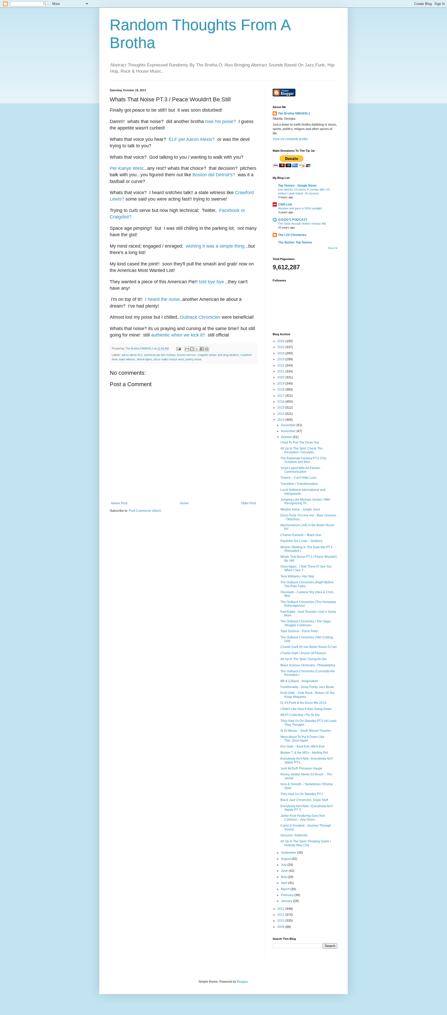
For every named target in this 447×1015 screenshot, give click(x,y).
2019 (281, 383)
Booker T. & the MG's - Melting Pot (304, 752)
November (288, 431)
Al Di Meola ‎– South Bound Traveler (305, 730)
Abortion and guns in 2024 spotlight (300, 208)
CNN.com (285, 204)
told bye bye (211, 281)
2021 (281, 371)
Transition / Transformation (299, 484)
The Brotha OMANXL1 (294, 113)
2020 (281, 377)
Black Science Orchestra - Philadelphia (307, 665)
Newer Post (119, 503)
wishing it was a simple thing (216, 246)
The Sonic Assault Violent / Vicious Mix (302, 223)
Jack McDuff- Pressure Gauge (301, 768)
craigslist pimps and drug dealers (218, 354)
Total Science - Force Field (299, 631)
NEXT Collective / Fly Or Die (300, 715)
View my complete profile (290, 139)
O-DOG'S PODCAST (292, 220)
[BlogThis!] (192, 349)
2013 (281, 420)
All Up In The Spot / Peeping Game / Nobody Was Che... (305, 843)
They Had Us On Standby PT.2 (301, 794)
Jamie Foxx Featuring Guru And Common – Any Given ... (302, 817)
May (284, 877)
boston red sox (186, 354)
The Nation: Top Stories (295, 242)
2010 (281, 920)
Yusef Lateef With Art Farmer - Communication (301, 470)
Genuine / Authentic (294, 835)
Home (184, 503)
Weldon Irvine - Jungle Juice (300, 509)
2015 (281, 407)
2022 (281, 365)
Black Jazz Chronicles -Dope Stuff (304, 800)
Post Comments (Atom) (145, 511)
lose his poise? (220, 121)
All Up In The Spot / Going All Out (303, 659)
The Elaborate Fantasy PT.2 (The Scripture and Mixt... (303, 460)
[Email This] (187, 349)
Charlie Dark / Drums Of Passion (303, 653)
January (287, 901)
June (285, 871)
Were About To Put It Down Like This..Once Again (302, 738)
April (284, 883)
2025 (281, 347)
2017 (281, 396)
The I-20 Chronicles (292, 235)
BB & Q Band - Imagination (299, 681)
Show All (332, 248)
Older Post (248, 503)
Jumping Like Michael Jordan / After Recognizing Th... (305, 501)
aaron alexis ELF (132, 354)
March (285, 889)
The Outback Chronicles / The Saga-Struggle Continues (305, 623)
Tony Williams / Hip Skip (297, 576)
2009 (281, 927)
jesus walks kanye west (169, 359)
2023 (281, 359)
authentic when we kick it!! (178, 335)
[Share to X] (196, 349)
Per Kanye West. (127, 168)
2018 (281, 389)
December (288, 425)
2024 (281, 353)
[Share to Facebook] (201, 349)
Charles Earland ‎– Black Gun (300, 535)
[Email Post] (178, 348)
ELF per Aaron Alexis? (192, 139)
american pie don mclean (159, 354)
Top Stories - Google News (297, 185)
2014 (281, 414)
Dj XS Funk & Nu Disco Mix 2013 (303, 703)
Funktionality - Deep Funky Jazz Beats (307, 687)
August (286, 859)
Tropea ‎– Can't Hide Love (298, 477)
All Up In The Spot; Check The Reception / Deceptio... (301, 450)
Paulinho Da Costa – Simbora (301, 541)
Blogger (242, 981)
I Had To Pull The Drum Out (299, 442)
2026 (281, 341)
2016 (281, 401)
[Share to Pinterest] (206, 349)
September (289, 852)
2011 (281, 915)
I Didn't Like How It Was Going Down (306, 709)
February (287, 895)
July (284, 865)
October (287, 437)
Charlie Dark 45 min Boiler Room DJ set (308, 647)
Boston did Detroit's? (213, 174)
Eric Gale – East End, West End (302, 746)
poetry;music (193, 359)
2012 (281, 909)
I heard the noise (162, 299)
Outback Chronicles (200, 317)
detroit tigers (144, 359)
